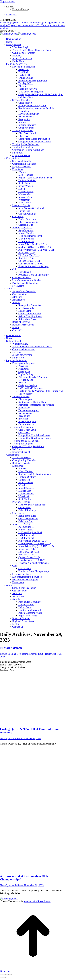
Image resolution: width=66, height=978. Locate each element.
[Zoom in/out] (10, 974)
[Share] (4, 974)
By (37, 654)
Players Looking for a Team (13, 654)
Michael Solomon (11, 647)
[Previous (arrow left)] (1, 977)
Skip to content (7, 1)
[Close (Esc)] (1, 974)
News (3, 738)
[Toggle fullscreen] (7, 974)
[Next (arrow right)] (4, 977)
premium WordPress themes (36, 901)
